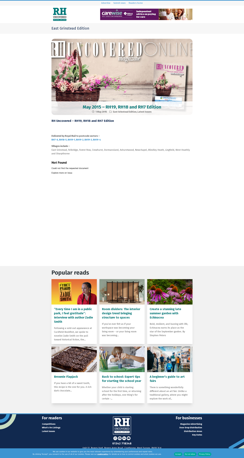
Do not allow (190, 454)
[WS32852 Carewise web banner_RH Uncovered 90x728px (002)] (146, 19)
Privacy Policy (167, 454)
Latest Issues (144, 111)
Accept (178, 454)
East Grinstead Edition (124, 111)
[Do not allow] (241, 453)
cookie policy (102, 454)
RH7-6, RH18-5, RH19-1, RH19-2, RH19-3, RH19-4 (76, 139)
